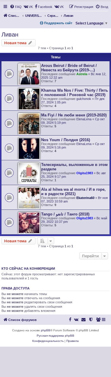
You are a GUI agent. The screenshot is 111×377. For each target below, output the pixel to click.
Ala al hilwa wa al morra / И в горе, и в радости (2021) (73, 191)
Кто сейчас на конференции (28, 268)
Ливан (9, 34)
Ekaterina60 (85, 198)
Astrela (81, 74)
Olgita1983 (84, 173)
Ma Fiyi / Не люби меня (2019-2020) (74, 115)
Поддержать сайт (57, 23)
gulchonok (83, 99)
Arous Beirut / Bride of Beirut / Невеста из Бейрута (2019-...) (69, 67)
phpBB (45, 330)
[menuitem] (16, 6)
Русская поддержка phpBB (55, 335)
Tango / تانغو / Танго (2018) (65, 214)
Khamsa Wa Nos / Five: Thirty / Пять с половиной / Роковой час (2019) (74, 92)
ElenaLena (83, 119)
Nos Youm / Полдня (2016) (65, 140)
